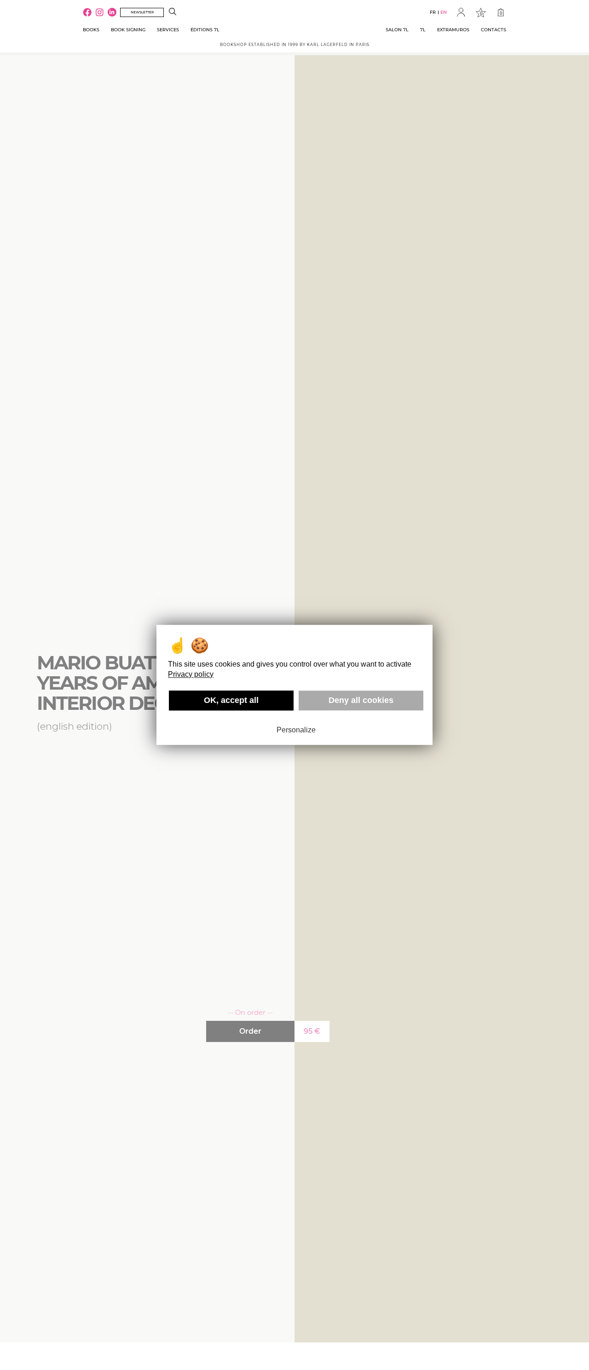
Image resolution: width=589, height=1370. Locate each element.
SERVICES (168, 29)
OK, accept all (231, 700)
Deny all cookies (361, 700)
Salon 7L (397, 29)
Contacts (493, 29)
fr (433, 12)
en (443, 12)
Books (91, 29)
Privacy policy (191, 674)
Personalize (296, 730)
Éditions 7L (205, 29)
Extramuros (453, 29)
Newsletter (142, 12)
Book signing (128, 29)
